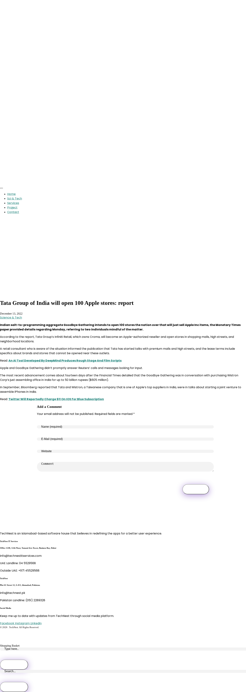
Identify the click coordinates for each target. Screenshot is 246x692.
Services (13, 203)
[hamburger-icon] (1, 188)
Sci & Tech (14, 198)
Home (11, 194)
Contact (13, 212)
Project (12, 207)
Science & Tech (11, 317)
